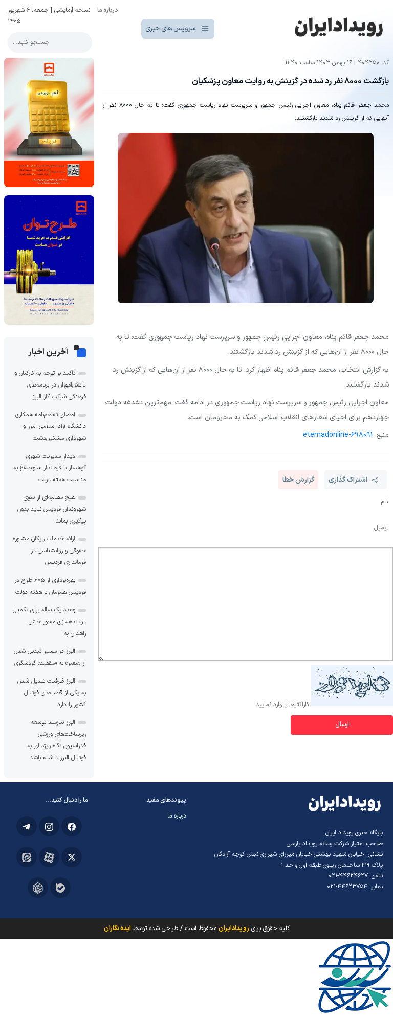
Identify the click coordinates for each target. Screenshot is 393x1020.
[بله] (60, 887)
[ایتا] (26, 857)
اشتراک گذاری (348, 479)
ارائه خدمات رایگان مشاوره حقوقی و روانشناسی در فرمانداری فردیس (49, 550)
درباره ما (107, 10)
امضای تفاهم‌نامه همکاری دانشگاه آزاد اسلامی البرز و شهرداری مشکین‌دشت (50, 426)
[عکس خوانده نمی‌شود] (352, 704)
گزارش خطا (298, 479)
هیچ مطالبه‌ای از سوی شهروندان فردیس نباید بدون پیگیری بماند (51, 509)
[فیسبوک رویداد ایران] (71, 826)
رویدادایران (234, 928)
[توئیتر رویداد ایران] (71, 857)
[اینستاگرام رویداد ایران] (49, 826)
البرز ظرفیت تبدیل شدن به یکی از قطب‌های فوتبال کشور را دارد (51, 692)
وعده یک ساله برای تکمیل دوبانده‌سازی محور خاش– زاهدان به (49, 621)
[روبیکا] (38, 887)
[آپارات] (49, 857)
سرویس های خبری (170, 29)
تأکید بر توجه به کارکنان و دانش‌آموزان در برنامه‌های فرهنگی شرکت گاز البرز (50, 385)
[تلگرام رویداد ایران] (26, 826)
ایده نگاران (117, 928)
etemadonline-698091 (338, 434)
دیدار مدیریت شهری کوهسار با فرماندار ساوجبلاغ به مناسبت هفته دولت (49, 467)
